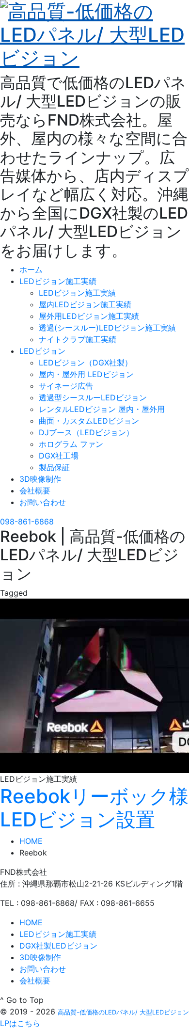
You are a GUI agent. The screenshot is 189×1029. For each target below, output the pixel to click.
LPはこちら (20, 1023)
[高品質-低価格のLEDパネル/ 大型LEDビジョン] (94, 33)
